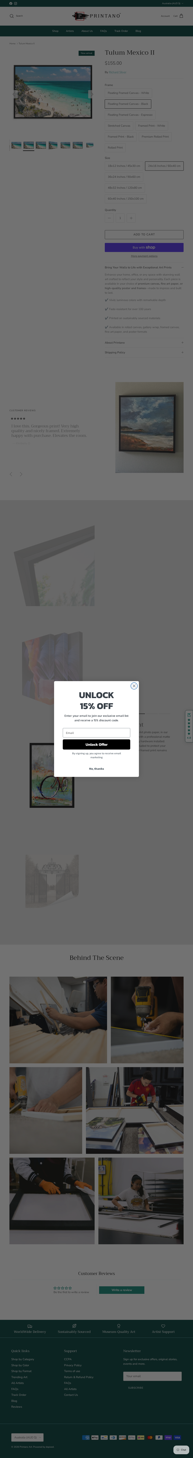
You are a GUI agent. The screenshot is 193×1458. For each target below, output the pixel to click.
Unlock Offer (97, 744)
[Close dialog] (134, 686)
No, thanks (96, 768)
